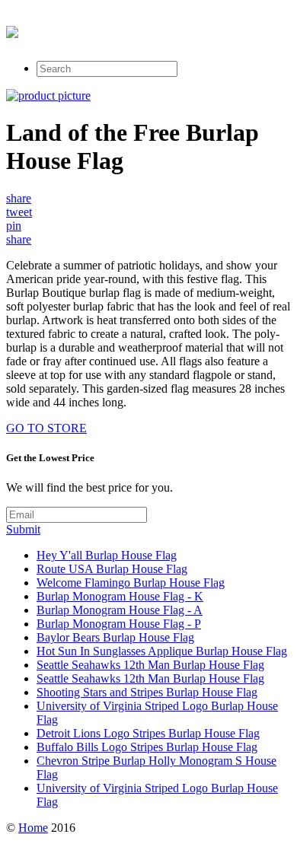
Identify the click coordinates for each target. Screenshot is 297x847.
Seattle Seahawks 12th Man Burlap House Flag (150, 664)
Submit (23, 529)
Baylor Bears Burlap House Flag (115, 637)
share (18, 198)
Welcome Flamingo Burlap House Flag (131, 582)
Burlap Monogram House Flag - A (120, 609)
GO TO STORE (46, 428)
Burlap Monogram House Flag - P (119, 623)
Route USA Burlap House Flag (112, 568)
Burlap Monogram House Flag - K (120, 596)
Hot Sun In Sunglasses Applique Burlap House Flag (162, 651)
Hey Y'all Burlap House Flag (107, 555)
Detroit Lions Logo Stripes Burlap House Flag (148, 733)
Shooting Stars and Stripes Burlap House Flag (147, 692)
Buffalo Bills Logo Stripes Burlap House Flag (147, 746)
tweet (19, 211)
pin (13, 225)
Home (33, 827)
